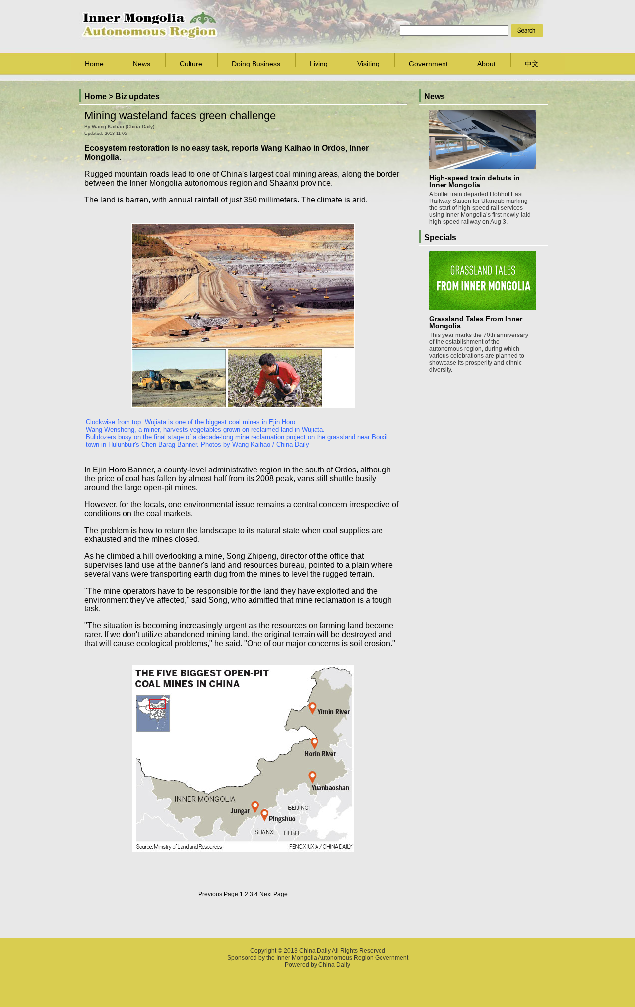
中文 (532, 63)
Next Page (273, 894)
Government (428, 63)
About (486, 63)
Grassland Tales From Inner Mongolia (475, 322)
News (141, 63)
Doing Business (256, 63)
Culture (191, 63)
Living (319, 63)
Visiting (368, 63)
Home (94, 63)
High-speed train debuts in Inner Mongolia (474, 181)
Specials (440, 237)
